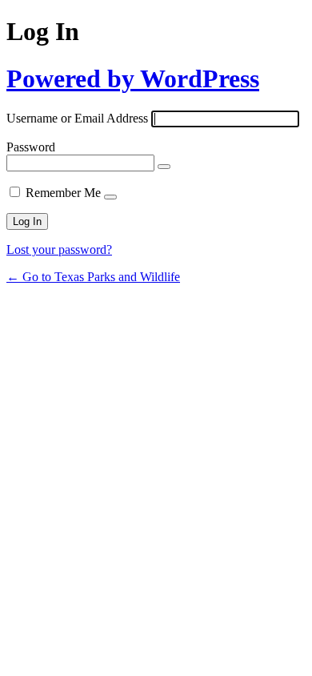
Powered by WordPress (132, 78)
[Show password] (164, 166)
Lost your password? (59, 249)
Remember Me (63, 192)
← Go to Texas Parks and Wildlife (93, 277)
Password (30, 147)
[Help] (110, 197)
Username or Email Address (77, 118)
